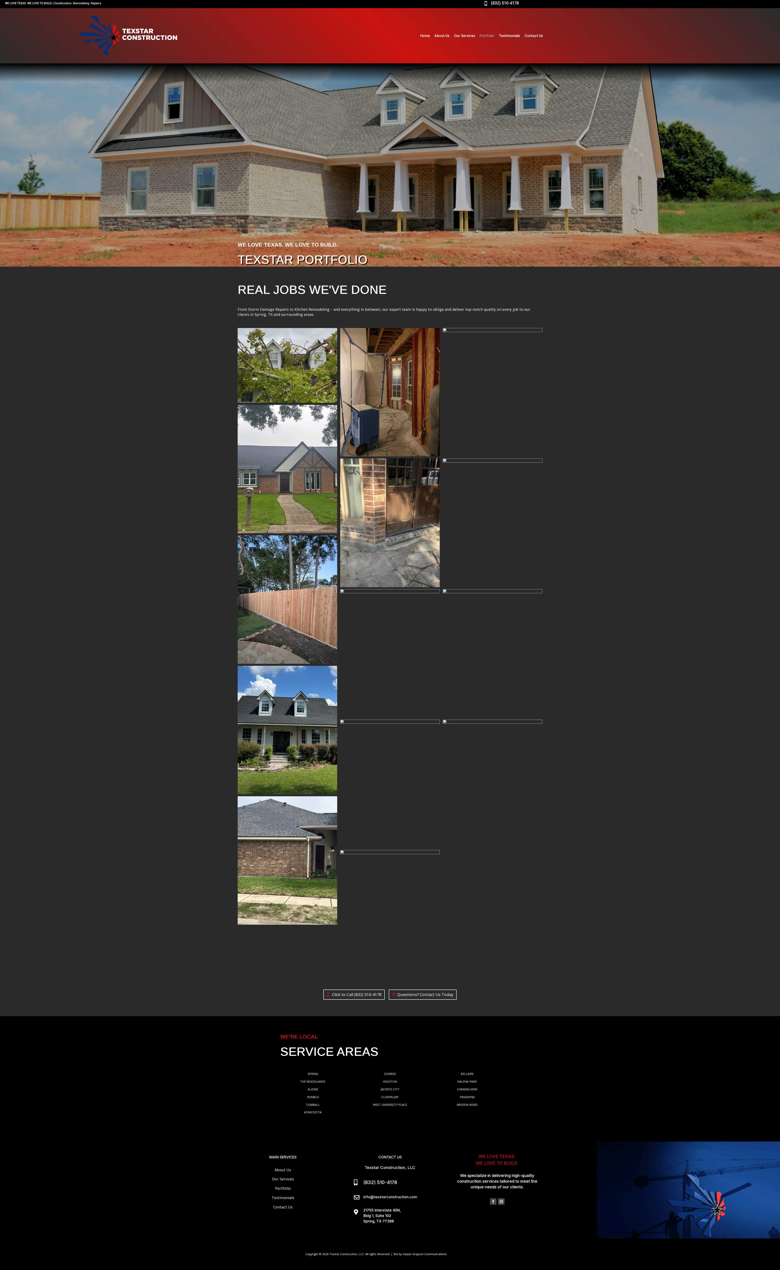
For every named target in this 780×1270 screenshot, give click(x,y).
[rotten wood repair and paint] (492, 592)
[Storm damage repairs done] (287, 793)
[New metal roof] (390, 592)
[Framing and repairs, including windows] (390, 455)
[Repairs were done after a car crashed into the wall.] (287, 924)
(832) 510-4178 (505, 3)
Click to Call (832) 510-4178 (356, 994)
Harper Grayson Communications (425, 1254)
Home (425, 36)
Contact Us (533, 36)
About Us (442, 36)
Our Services (464, 36)
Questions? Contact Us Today (425, 994)
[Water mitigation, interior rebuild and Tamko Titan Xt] (390, 853)
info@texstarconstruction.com (390, 1197)
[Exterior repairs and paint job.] (287, 532)
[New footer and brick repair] (390, 586)
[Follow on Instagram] (501, 1201)
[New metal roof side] (390, 723)
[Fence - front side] (287, 663)
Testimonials (509, 36)
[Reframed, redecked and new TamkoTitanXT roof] (492, 331)
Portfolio (487, 36)
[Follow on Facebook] (493, 1201)
